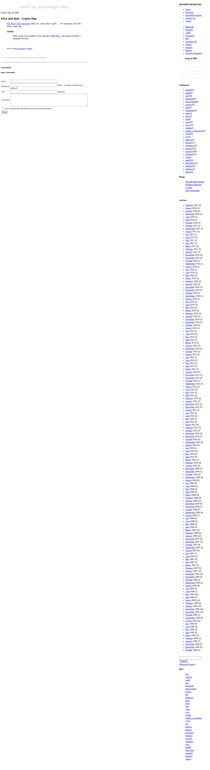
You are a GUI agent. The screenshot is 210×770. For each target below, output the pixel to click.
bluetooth (189, 99)
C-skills (188, 188)
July (187, 234)
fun (186, 107)
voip (187, 157)
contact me (190, 18)
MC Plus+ (56, 36)
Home (188, 9)
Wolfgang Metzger (193, 185)
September (190, 229)
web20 (188, 160)
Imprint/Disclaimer (193, 15)
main (187, 122)
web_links (189, 163)
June (187, 217)
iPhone (188, 44)
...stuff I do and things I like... (44, 7)
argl (187, 96)
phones (188, 143)
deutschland (190, 102)
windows (189, 166)
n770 (187, 134)
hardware (189, 110)
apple (187, 93)
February (189, 205)
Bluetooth (189, 27)
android (188, 90)
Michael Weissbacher (194, 182)
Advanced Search (187, 664)
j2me (187, 116)
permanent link (26, 58)
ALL (187, 674)
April (187, 220)
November (189, 214)
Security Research (193, 53)
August (188, 208)
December (189, 255)
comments (14, 58)
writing (188, 172)
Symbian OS (191, 42)
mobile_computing (193, 131)
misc (187, 125)
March (188, 246)
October (188, 226)
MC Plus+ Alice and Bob (18, 23)
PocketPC (189, 36)
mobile (188, 128)
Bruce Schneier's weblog (23, 48)
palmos (188, 140)
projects (188, 148)
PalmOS (189, 30)
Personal (189, 12)
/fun (7, 58)
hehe (187, 113)
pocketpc (189, 145)
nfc (186, 137)
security (188, 151)
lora (187, 119)
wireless (189, 169)
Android (188, 47)
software (189, 154)
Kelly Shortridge (192, 190)
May (187, 240)
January (188, 211)
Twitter (188, 21)
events (188, 105)
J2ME (188, 33)
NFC (187, 39)
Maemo (188, 50)
